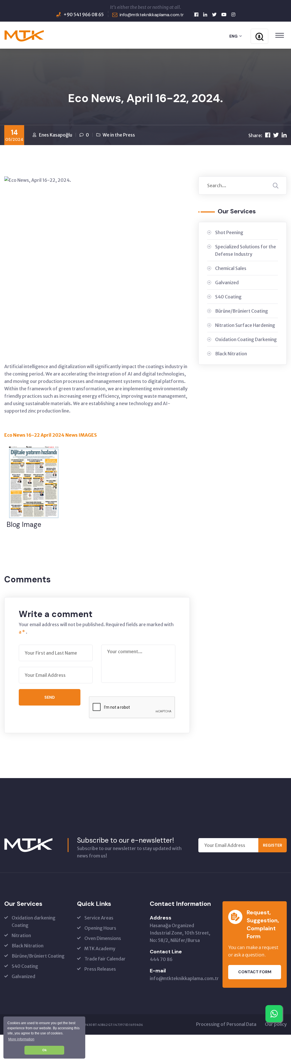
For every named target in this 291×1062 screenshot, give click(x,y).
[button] (21, 1039)
